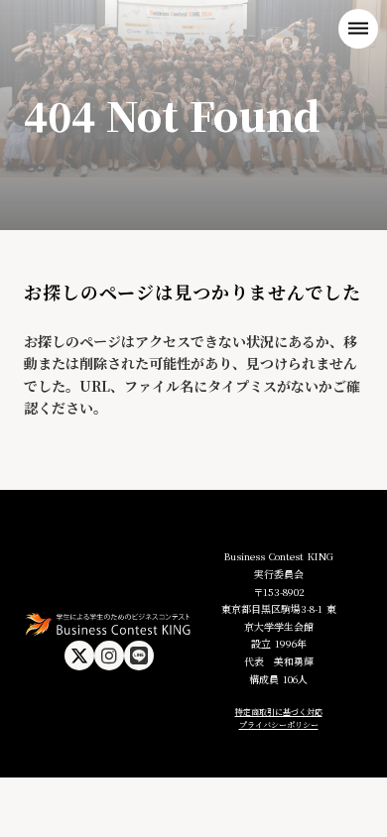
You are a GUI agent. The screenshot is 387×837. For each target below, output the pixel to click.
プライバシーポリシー (279, 724)
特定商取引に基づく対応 (278, 711)
